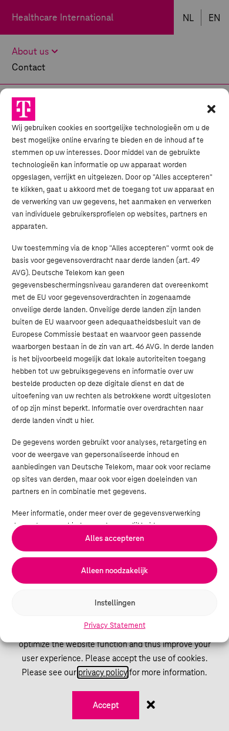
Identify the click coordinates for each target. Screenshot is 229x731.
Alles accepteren (114, 538)
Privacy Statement (115, 625)
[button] (211, 109)
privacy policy (102, 672)
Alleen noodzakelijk (114, 571)
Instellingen (115, 603)
